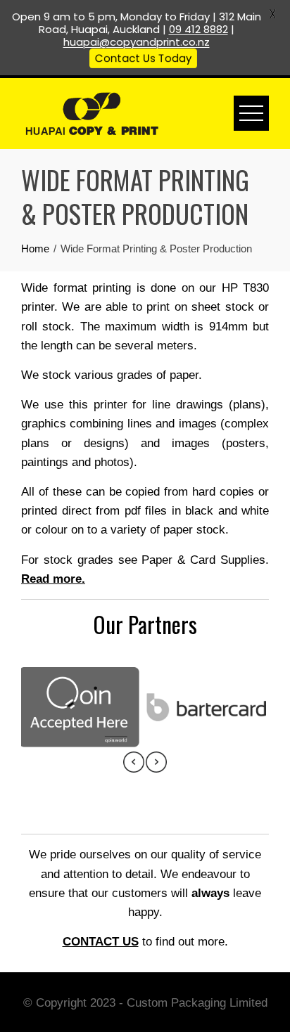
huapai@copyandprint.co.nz (136, 41)
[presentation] (133, 762)
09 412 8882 (198, 29)
